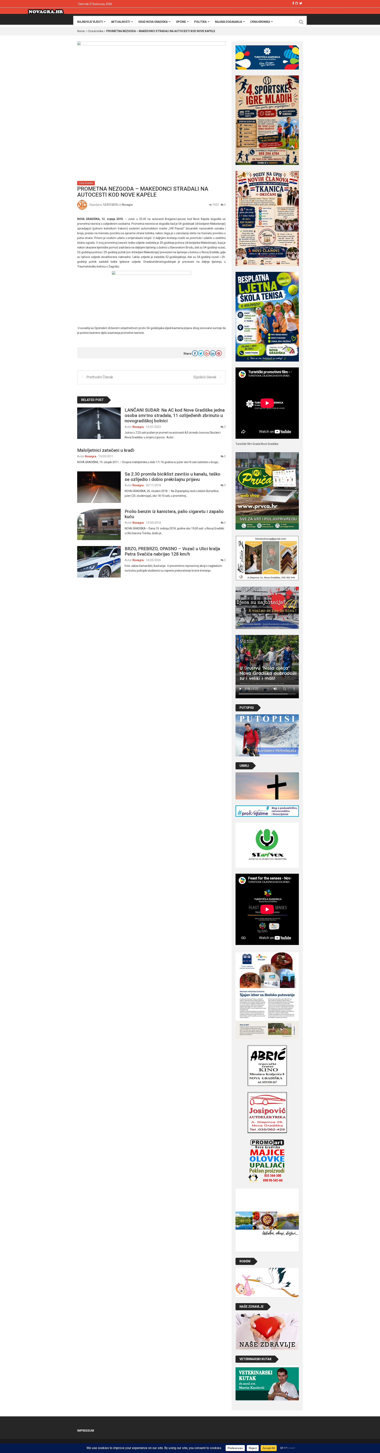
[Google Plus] (207, 353)
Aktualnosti (120, 21)
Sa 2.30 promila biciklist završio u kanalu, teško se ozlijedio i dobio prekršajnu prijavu (172, 476)
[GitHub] (297, 3)
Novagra (127, 204)
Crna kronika (260, 21)
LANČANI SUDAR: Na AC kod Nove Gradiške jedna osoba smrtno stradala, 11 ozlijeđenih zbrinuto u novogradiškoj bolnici (175, 415)
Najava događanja (228, 21)
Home (81, 31)
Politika (200, 21)
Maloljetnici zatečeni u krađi (105, 450)
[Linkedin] (213, 353)
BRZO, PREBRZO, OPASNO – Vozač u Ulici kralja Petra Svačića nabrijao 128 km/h (172, 551)
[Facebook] (293, 3)
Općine (181, 21)
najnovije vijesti (90, 21)
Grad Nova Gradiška (152, 21)
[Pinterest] (219, 353)
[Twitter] (301, 3)
